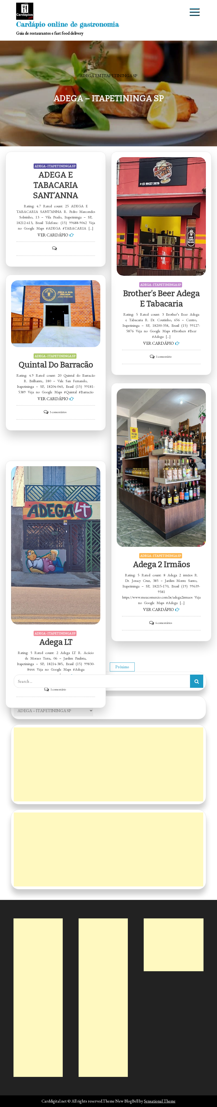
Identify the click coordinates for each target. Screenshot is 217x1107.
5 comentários (58, 412)
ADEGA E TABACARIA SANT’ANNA (55, 185)
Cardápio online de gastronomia (67, 24)
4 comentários (163, 623)
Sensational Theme (159, 1101)
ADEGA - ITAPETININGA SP (55, 166)
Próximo (122, 667)
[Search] (196, 681)
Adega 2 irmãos (161, 564)
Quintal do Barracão (56, 365)
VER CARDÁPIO (53, 235)
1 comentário (163, 356)
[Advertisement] (108, 764)
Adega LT (56, 642)
